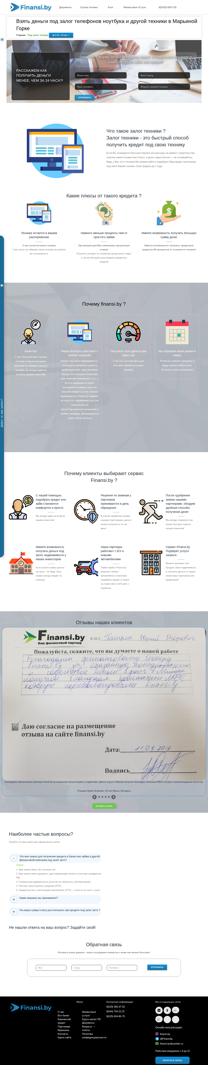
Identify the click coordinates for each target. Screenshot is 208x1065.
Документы (65, 7)
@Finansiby (166, 1038)
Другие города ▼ (61, 35)
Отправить (84, 98)
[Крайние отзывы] (113, 797)
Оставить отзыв (104, 806)
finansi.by (165, 1034)
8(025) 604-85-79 (115, 1016)
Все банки (63, 1015)
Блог (111, 7)
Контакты (63, 1033)
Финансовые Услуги (135, 7)
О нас (61, 1011)
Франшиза (63, 1030)
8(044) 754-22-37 (115, 1011)
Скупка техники (89, 7)
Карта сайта (64, 1037)
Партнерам (64, 1026)
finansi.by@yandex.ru (171, 1043)
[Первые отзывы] (94, 797)
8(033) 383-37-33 (115, 1006)
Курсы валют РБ (91, 1019)
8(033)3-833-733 (167, 7)
